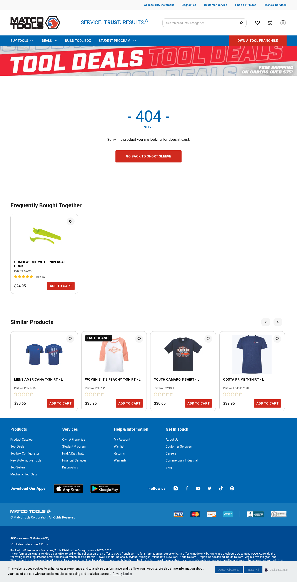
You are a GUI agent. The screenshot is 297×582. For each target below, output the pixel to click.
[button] (276, 569)
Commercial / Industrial (182, 460)
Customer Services (179, 446)
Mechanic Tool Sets (23, 474)
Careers (171, 453)
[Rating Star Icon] (16, 276)
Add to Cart (61, 286)
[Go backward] (265, 322)
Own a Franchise (73, 439)
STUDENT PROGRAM (114, 41)
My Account (122, 439)
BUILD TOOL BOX (78, 41)
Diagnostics (70, 467)
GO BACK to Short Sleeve (148, 156)
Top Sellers (18, 467)
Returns (119, 453)
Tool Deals (17, 446)
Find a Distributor (74, 453)
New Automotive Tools (26, 460)
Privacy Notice (122, 573)
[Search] (241, 23)
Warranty (120, 460)
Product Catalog (21, 439)
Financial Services (74, 460)
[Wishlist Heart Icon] (71, 221)
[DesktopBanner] (148, 61)
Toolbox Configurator (24, 453)
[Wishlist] (257, 22)
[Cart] (270, 22)
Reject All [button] (253, 569)
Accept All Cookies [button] (229, 569)
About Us (172, 439)
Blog (169, 467)
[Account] (283, 23)
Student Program (74, 446)
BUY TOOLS (19, 41)
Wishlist (119, 446)
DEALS (47, 41)
